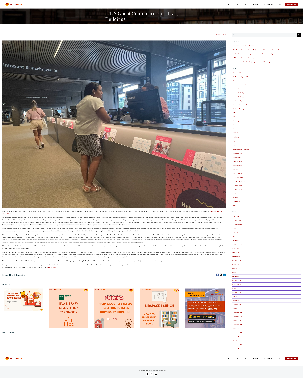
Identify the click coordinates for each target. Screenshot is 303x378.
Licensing (236, 121)
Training (235, 197)
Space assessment (238, 177)
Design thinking (237, 101)
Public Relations (237, 157)
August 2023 (236, 268)
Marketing (236, 137)
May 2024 (236, 252)
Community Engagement (240, 97)
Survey (235, 193)
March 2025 (236, 240)
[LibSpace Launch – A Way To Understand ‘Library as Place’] (159, 308)
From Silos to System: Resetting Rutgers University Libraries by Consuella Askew (111, 308)
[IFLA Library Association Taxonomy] (68, 308)
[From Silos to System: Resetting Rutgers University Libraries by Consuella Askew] (114, 308)
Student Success (237, 189)
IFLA (234, 113)
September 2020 (237, 316)
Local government (238, 129)
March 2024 (236, 256)
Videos (235, 205)
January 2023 (237, 280)
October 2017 (237, 349)
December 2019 (237, 324)
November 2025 (237, 228)
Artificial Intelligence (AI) (240, 77)
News (234, 141)
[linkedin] (155, 374)
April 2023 (236, 272)
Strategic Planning (238, 185)
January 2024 (237, 260)
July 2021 (236, 296)
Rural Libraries (237, 161)
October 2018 (237, 337)
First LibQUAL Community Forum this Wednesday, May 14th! (202, 308)
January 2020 (237, 320)
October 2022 (237, 284)
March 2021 (236, 300)
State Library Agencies (239, 181)
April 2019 (236, 328)
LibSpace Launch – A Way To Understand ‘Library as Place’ (157, 308)
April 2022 (236, 288)
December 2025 (237, 224)
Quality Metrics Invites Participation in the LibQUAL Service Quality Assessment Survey (259, 54)
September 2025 (237, 232)
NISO (234, 145)
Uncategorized (237, 201)
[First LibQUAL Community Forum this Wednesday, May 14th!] (205, 308)
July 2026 (236, 216)
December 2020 (237, 312)
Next (223, 34)
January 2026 (237, 220)
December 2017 (237, 345)
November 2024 (237, 244)
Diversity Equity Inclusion (240, 105)
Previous (217, 34)
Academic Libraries (238, 73)
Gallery (26, 299)
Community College (239, 93)
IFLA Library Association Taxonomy (66, 308)
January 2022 (237, 292)
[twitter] (151, 374)
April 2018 (236, 341)
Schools (235, 169)
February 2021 (237, 304)
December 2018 (237, 332)
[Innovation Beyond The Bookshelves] (23, 300)
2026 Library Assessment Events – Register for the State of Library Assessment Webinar (258, 49)
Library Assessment (238, 117)
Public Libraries (237, 153)
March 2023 (236, 276)
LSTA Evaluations (238, 133)
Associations (236, 81)
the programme (51, 267)
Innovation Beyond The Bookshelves (21, 299)
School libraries (237, 165)
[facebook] (147, 374)
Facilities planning (238, 109)
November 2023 (237, 264)
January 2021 (237, 308)
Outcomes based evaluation (241, 149)
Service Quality (237, 173)
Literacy (235, 125)
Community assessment (240, 89)
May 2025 (236, 236)
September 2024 (237, 248)
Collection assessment (239, 85)
